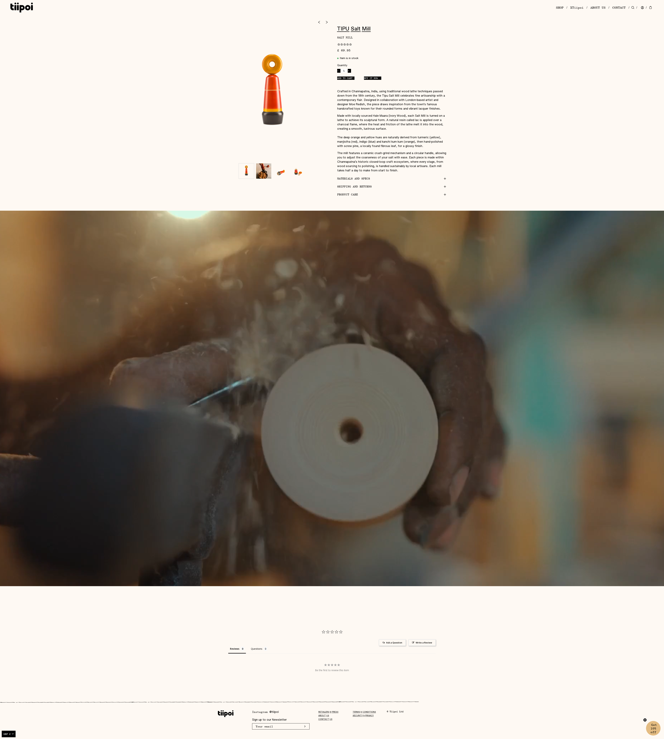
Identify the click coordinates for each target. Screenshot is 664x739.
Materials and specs (353, 178)
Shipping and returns (354, 186)
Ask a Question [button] (394, 642)
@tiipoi (274, 712)
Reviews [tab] (234, 648)
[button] (653, 728)
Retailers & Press (328, 712)
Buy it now (371, 78)
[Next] (326, 22)
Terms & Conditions (364, 712)
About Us (323, 715)
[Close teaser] (645, 720)
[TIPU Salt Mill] (246, 171)
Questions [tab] (256, 648)
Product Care (347, 194)
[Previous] (319, 22)
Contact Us (325, 719)
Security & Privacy (363, 715)
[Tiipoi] (21, 7)
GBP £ (7, 734)
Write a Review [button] (424, 642)
